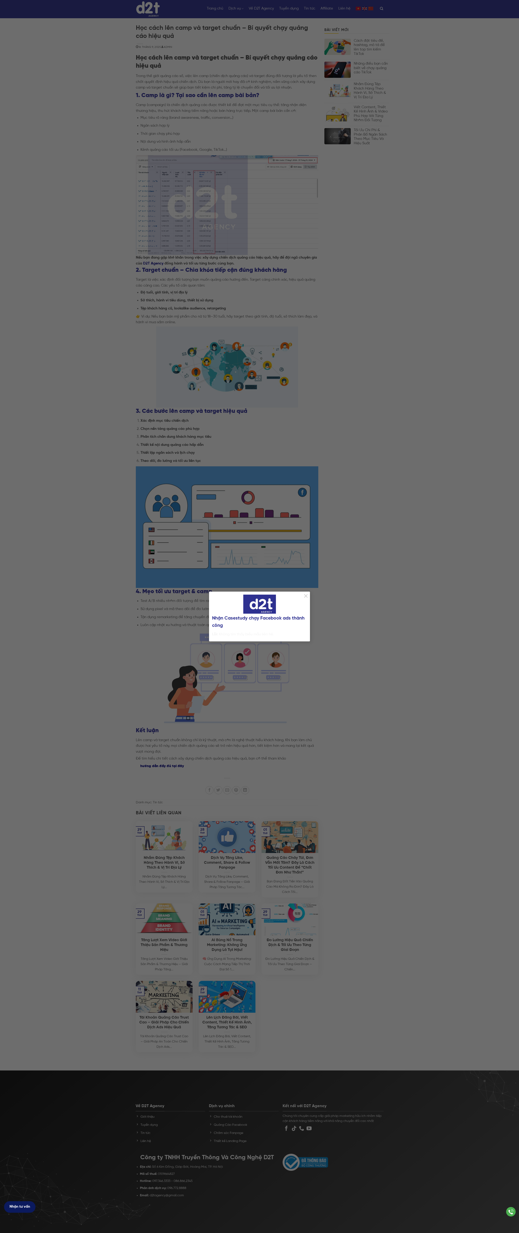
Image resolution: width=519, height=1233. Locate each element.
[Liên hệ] (511, 1211)
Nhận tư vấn (20, 1207)
